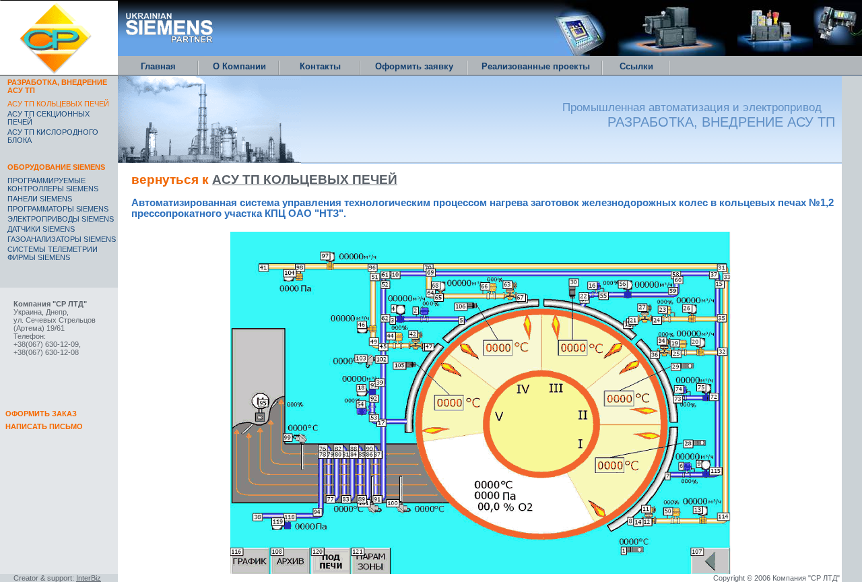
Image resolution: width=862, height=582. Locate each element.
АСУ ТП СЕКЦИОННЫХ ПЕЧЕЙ (48, 118)
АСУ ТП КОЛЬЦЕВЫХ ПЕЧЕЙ (304, 179)
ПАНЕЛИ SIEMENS (39, 199)
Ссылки (636, 66)
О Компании (239, 66)
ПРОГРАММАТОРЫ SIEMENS (57, 209)
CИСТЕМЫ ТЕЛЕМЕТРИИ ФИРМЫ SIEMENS (52, 253)
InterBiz (88, 578)
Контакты (320, 66)
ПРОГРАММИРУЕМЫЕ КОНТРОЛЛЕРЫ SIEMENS (52, 184)
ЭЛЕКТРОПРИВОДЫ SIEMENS (60, 219)
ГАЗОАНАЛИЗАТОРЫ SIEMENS (61, 239)
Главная (158, 66)
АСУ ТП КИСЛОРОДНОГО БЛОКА (52, 136)
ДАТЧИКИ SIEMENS (41, 229)
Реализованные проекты (536, 66)
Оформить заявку (414, 66)
